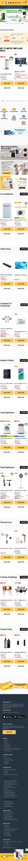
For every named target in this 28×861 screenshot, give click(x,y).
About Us (6, 740)
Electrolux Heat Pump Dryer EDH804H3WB (9, 438)
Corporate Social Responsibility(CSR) (12, 749)
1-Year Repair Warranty (9, 803)
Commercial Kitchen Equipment (11, 829)
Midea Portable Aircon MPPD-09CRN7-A (9, 220)
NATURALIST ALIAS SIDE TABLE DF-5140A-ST (10, 600)
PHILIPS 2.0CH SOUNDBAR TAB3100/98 (9, 274)
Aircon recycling (7, 833)
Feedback (6, 763)
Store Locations (7, 758)
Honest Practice (7, 805)
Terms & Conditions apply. (17, 42)
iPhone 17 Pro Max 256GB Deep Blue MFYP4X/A (10, 383)
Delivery (6, 771)
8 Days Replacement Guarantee (11, 784)
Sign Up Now (9, 732)
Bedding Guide (7, 814)
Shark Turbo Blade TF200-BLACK (7, 490)
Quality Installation (8, 801)
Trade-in (6, 789)
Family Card (6, 744)
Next (27, 15)
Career (5, 742)
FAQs (5, 756)
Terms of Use (7, 747)
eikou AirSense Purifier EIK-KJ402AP (6, 74)
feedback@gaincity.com (10, 847)
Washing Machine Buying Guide (11, 819)
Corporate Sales (7, 835)
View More (23, 194)
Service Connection (7, 778)
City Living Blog (7, 750)
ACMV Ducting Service (9, 830)
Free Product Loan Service (9, 787)
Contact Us (6, 761)
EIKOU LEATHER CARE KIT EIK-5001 (8, 652)
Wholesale (6, 825)
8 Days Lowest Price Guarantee (11, 780)
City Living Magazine (8, 816)
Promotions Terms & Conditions (11, 774)
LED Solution (7, 832)
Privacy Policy (7, 745)
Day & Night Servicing (8, 806)
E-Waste (6, 773)
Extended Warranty (8, 790)
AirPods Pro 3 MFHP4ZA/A (6, 328)
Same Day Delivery (8, 785)
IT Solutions (7, 827)
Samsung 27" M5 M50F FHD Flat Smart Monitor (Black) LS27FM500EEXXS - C (20, 71)
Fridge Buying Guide (8, 817)
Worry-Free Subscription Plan (10, 795)
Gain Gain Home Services (9, 797)
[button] (13, 79)
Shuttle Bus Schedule (8, 760)
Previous (1, 15)
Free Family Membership (9, 794)
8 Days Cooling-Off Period (10, 782)
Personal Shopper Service (9, 792)
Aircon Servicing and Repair (10, 769)
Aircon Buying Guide (8, 812)
